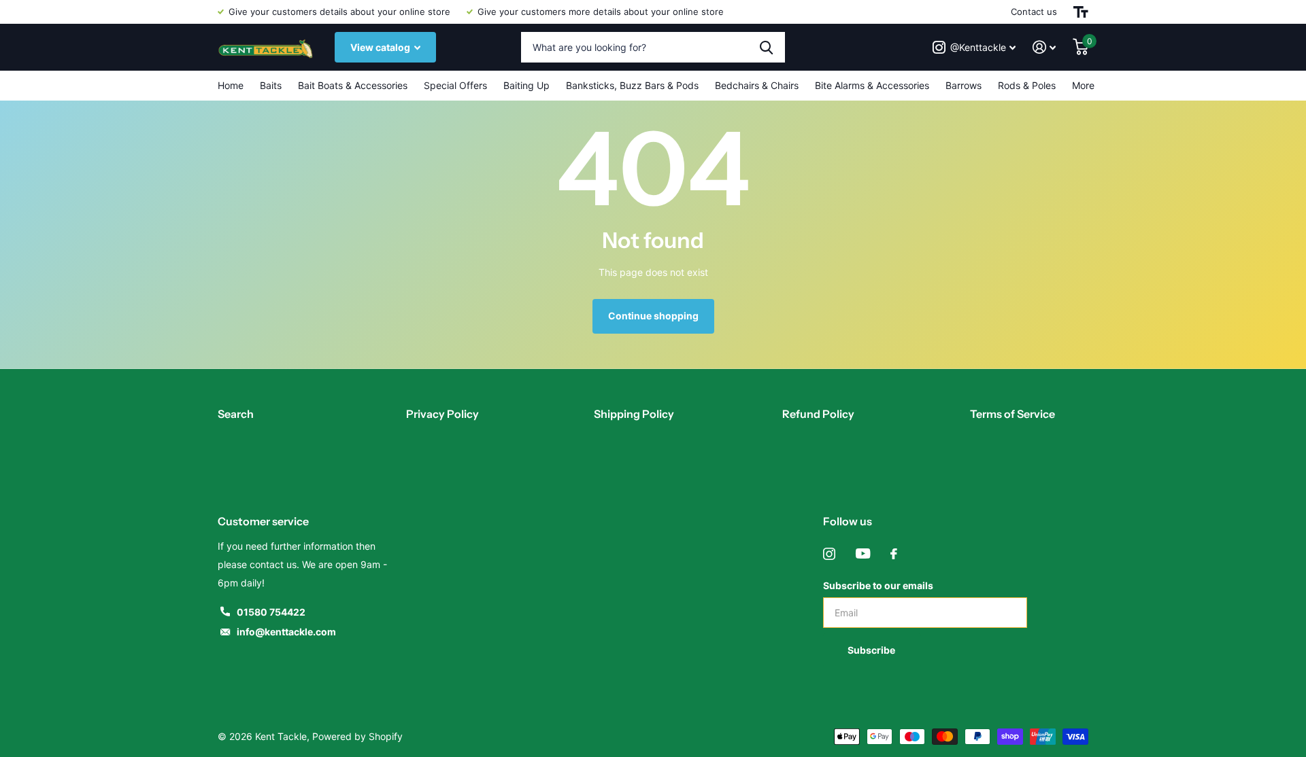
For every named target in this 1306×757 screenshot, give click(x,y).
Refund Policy (818, 414)
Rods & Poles (1027, 85)
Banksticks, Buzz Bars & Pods (632, 85)
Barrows (963, 85)
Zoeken (766, 47)
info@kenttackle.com (286, 631)
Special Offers (455, 85)
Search (236, 414)
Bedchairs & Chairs (757, 85)
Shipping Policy (634, 414)
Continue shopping (653, 315)
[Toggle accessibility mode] (1080, 12)
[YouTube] (863, 554)
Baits (271, 85)
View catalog (381, 47)
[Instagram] (829, 554)
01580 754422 (271, 612)
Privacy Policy (442, 414)
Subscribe (872, 650)
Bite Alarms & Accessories (872, 85)
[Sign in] (1044, 47)
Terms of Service (1012, 414)
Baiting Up (526, 85)
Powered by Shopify (357, 736)
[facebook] (893, 554)
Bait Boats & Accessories (352, 85)
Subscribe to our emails (878, 585)
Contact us (1034, 11)
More (1083, 85)
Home (231, 85)
